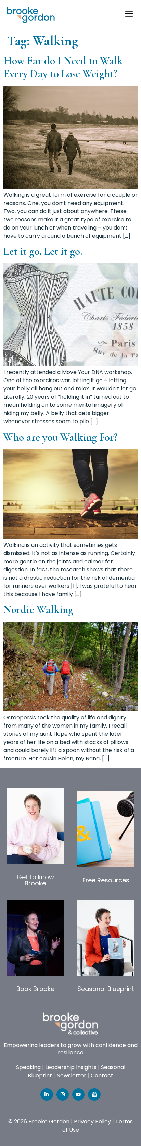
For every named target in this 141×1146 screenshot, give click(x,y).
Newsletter (71, 1075)
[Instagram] (62, 1094)
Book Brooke (35, 988)
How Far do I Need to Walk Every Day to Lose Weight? (63, 67)
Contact (102, 1075)
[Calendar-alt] (94, 1094)
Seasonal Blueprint (105, 988)
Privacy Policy (92, 1122)
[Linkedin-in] (46, 1094)
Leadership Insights (71, 1067)
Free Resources (105, 880)
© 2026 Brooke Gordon (38, 1122)
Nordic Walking (38, 609)
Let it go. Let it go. (42, 251)
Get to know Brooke (35, 880)
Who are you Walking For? (60, 437)
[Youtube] (78, 1094)
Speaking (28, 1067)
